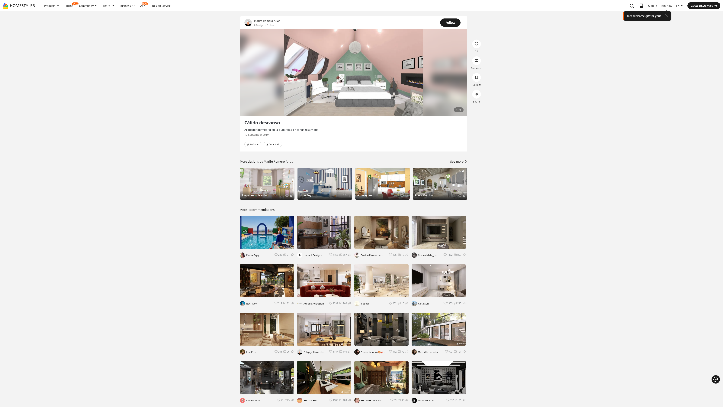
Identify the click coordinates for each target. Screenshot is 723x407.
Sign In (652, 6)
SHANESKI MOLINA (371, 400)
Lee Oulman (253, 400)
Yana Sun (423, 303)
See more (457, 161)
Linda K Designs (313, 255)
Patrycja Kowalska (314, 352)
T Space (365, 303)
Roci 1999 (251, 303)
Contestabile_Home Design (429, 255)
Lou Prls (250, 352)
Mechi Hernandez (428, 352)
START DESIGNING (701, 6)
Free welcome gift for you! (644, 16)
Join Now (666, 6)
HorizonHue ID (312, 400)
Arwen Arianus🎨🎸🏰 (372, 352)
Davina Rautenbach (372, 255)
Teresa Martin (426, 400)
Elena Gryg (252, 255)
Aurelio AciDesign (314, 303)
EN (678, 6)
